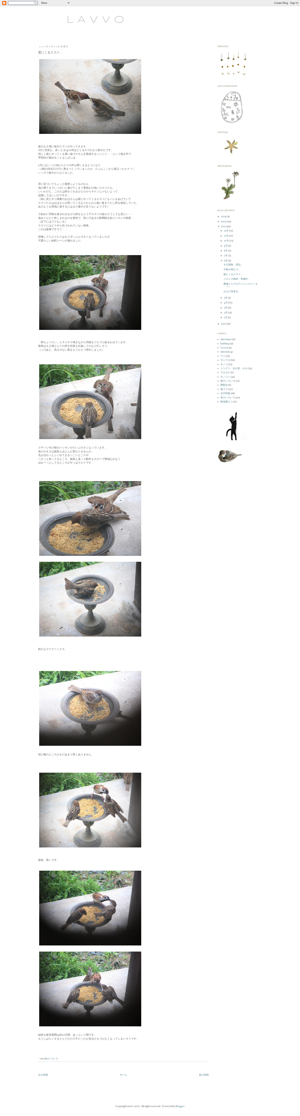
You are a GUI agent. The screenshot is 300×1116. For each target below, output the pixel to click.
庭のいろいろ (51, 1058)
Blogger (180, 1106)
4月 (226, 302)
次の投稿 (43, 1075)
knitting (224, 343)
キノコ (224, 364)
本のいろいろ (227, 397)
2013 (224, 221)
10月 (226, 240)
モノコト (225, 377)
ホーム (123, 1075)
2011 (223, 324)
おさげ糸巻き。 (232, 291)
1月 (226, 317)
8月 (226, 250)
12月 (226, 230)
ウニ (222, 356)
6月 (226, 260)
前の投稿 (204, 1075)
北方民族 (225, 393)
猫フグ (224, 389)
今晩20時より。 (232, 269)
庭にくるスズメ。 (233, 274)
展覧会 (224, 385)
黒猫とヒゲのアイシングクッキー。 (240, 285)
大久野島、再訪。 (233, 265)
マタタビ (225, 372)
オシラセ (225, 360)
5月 (226, 298)
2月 (226, 312)
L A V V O (80, 20)
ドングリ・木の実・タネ (233, 368)
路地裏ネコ (226, 401)
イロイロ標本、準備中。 (236, 279)
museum (224, 352)
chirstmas (225, 339)
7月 (226, 255)
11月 (226, 236)
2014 (224, 216)
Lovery (224, 347)
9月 (226, 246)
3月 (226, 308)
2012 (224, 226)
